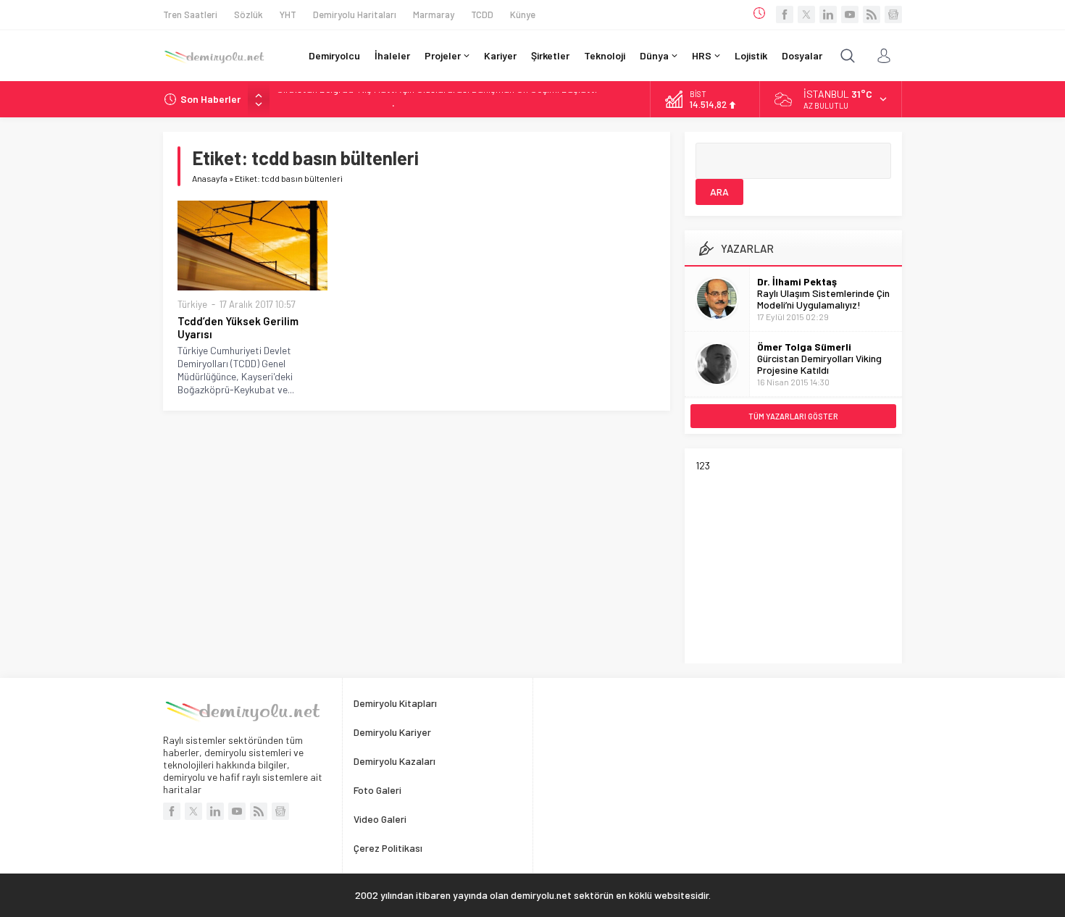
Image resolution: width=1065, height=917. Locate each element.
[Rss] (871, 14)
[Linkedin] (828, 14)
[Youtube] (850, 14)
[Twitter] (806, 14)
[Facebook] (784, 14)
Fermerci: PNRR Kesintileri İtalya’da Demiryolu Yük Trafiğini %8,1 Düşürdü (432, 99)
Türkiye (192, 304)
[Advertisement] (804, 562)
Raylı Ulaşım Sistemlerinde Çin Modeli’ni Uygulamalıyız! (823, 299)
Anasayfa (209, 178)
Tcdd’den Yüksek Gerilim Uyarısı (238, 327)
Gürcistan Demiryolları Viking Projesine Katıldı (819, 364)
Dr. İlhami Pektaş (797, 281)
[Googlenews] (893, 14)
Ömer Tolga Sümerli (804, 346)
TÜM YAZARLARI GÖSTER (793, 416)
